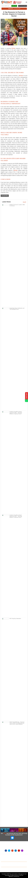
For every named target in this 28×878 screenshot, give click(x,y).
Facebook (6, 850)
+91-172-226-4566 (9, 860)
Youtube (19, 850)
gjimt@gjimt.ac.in (20, 860)
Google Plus (12, 850)
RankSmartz (16, 876)
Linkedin (15, 850)
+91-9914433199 (17, 8)
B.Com (21, 75)
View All (24, 201)
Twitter (9, 850)
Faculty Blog (5, 195)
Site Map (21, 875)
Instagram (22, 850)
